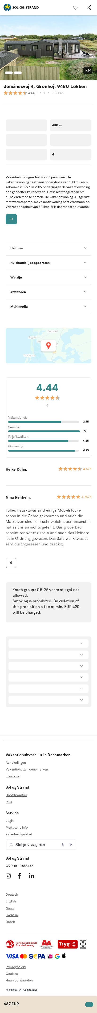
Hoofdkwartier (16, 795)
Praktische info (17, 827)
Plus (9, 802)
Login (10, 821)
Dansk (10, 922)
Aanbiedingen (16, 763)
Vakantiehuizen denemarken (27, 769)
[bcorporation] (84, 947)
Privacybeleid (16, 967)
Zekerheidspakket (19, 834)
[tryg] (69, 947)
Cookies (12, 974)
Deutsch (12, 895)
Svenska (12, 915)
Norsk (10, 908)
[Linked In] (34, 875)
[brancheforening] (22, 947)
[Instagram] (11, 875)
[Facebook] (22, 875)
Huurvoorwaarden (19, 980)
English (11, 901)
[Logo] (19, 7)
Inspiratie (12, 776)
